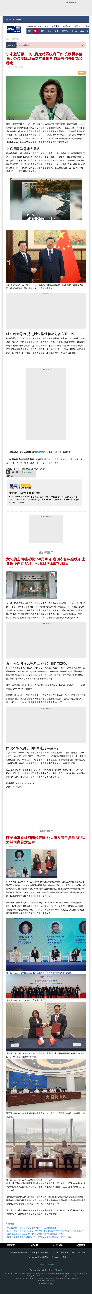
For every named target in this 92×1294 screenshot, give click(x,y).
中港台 (74, 31)
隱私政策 (45, 1252)
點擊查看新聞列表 (26, 45)
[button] (86, 27)
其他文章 (11, 45)
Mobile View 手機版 (46, 1284)
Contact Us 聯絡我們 (60, 1252)
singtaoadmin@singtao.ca (46, 1278)
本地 (56, 31)
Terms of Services (35, 1257)
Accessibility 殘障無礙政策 (18, 1252)
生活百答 (65, 31)
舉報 (82, 73)
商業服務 (78, 26)
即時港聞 (15, 39)
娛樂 (82, 31)
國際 (42, 31)
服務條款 (45, 1257)
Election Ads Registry (46, 1265)
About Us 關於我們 (78, 1252)
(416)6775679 (40, 452)
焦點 (49, 31)
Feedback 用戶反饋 (59, 1257)
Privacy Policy (37, 1252)
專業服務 (66, 26)
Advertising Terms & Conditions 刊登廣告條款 (46, 1270)
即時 (36, 31)
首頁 (29, 31)
